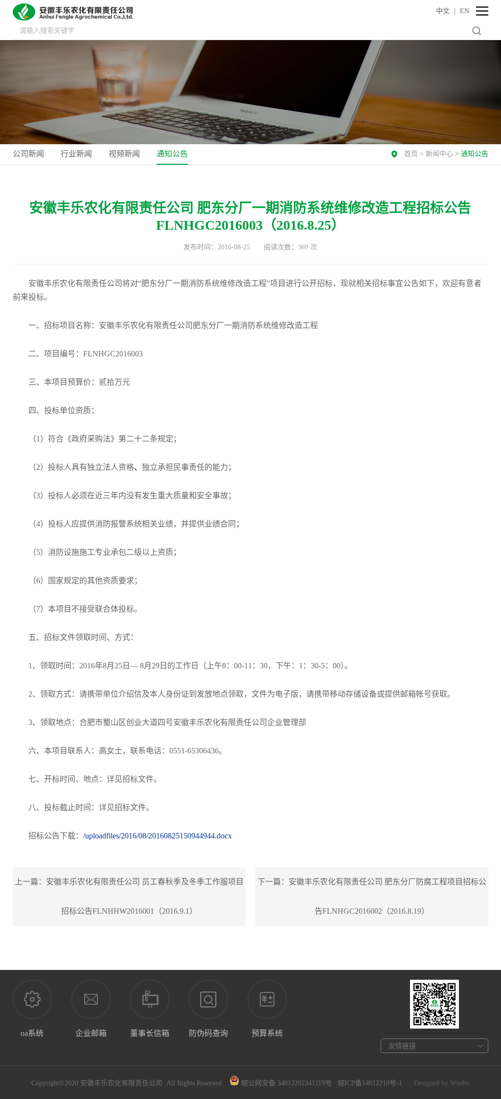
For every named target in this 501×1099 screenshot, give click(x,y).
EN (464, 11)
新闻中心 (439, 153)
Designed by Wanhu (441, 1083)
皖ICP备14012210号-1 (370, 1083)
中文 (443, 11)
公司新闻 (28, 154)
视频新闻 (124, 154)
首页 (411, 153)
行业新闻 (76, 154)
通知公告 (172, 154)
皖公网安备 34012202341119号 (285, 1083)
